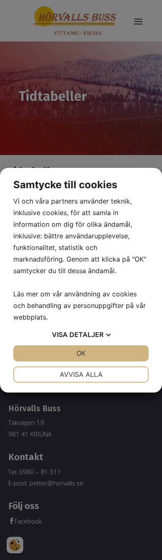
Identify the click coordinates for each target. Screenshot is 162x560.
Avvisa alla (81, 374)
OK (81, 353)
